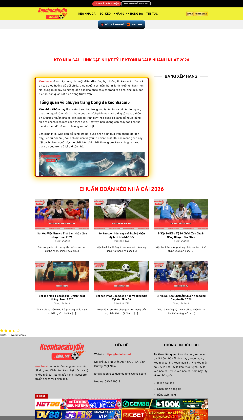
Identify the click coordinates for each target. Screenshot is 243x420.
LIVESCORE (136, 24)
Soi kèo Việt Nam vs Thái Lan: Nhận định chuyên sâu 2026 (62, 235)
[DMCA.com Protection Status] (197, 14)
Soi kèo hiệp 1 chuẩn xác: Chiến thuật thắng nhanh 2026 (62, 297)
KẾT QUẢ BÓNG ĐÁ (114, 24)
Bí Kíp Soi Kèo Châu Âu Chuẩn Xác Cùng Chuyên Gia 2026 (181, 297)
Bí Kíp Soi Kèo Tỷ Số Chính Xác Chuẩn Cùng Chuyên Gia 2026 (181, 235)
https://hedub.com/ (118, 354)
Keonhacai (41, 366)
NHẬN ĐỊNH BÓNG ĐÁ (128, 13)
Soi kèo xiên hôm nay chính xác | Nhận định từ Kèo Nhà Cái (121, 235)
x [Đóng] (41, 396)
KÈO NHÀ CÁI (87, 13)
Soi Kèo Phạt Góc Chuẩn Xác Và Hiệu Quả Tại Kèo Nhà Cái (121, 297)
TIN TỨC (152, 13)
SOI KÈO (105, 13)
